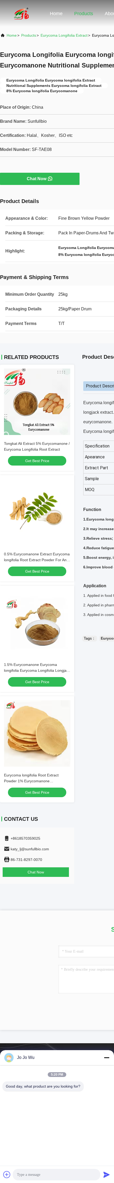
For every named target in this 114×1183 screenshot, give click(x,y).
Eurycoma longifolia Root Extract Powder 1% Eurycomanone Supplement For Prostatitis (31, 781)
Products (83, 13)
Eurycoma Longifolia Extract (64, 35)
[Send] (106, 1174)
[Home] (21, 13)
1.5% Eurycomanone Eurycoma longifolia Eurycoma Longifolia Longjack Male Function (37, 670)
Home (56, 13)
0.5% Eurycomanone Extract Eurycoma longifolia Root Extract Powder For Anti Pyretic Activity (37, 560)
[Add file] (7, 1174)
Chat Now (36, 178)
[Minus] (106, 1057)
